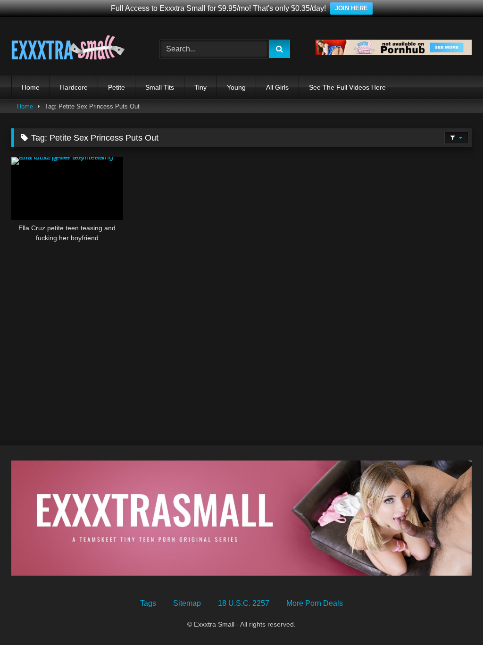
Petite (116, 87)
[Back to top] (453, 617)
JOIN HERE (351, 8)
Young (236, 87)
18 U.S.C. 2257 (243, 603)
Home (31, 87)
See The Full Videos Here (347, 87)
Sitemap (187, 603)
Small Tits (159, 87)
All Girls (277, 87)
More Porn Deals (314, 603)
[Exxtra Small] (74, 49)
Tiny (200, 87)
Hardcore (74, 87)
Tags (148, 603)
